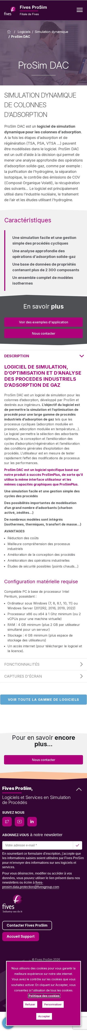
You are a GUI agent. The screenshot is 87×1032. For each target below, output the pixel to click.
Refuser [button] (30, 1004)
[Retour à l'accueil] (10, 32)
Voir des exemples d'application (43, 322)
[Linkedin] (32, 821)
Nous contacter (43, 333)
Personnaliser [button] (53, 1004)
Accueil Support (21, 936)
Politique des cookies (44, 995)
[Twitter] (7, 821)
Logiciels (24, 32)
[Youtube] (19, 821)
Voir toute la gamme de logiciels (43, 700)
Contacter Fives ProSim (27, 925)
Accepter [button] (44, 1016)
